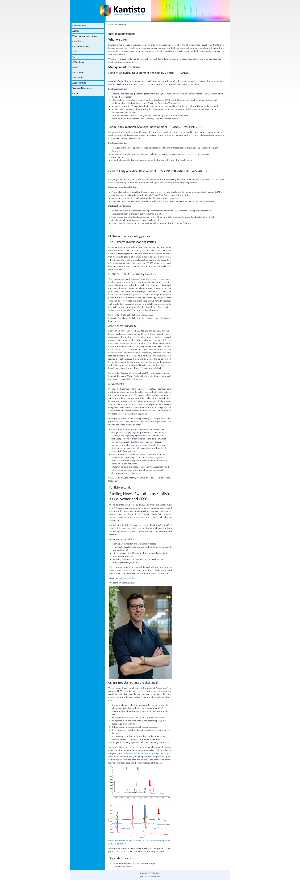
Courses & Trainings (81, 46)
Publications (78, 72)
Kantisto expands (120, 487)
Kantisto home (79, 26)
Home (110, 24)
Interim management (121, 34)
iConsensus (77, 78)
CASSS (126, 422)
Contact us (77, 93)
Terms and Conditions (82, 88)
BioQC (75, 67)
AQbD (75, 52)
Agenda (75, 31)
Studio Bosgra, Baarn (153, 876)
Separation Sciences (122, 858)
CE (73, 57)
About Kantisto (79, 83)
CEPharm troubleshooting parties (129, 236)
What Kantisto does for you (85, 36)
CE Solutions (78, 62)
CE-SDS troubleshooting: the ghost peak (133, 683)
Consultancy (78, 41)
